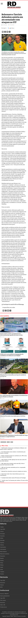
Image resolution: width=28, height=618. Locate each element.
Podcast (2, 585)
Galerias (2, 545)
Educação (2, 540)
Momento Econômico (4, 553)
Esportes (2, 542)
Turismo (2, 574)
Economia (2, 536)
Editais (1, 538)
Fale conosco (3, 600)
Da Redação (5, 24)
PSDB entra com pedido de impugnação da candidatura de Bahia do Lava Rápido (11, 355)
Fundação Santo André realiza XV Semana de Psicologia (13, 477)
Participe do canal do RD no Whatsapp (13, 304)
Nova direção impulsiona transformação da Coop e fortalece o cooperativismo (14, 436)
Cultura (2, 531)
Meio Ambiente (3, 551)
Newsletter (2, 556)
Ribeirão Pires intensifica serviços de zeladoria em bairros (14, 471)
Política (1, 565)
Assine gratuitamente (5, 596)
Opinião (2, 560)
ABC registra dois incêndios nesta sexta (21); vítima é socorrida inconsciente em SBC (12, 464)
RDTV (1, 587)
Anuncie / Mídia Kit (4, 593)
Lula (8, 442)
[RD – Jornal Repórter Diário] (14, 4)
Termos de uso (3, 607)
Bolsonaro (3, 442)
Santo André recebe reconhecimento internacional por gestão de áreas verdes (11, 334)
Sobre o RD (2, 604)
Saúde (1, 567)
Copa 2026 (2, 529)
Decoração (2, 533)
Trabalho (2, 571)
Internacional (3, 549)
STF (11, 442)
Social (1, 569)
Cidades (2, 527)
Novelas (2, 558)
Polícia (1, 562)
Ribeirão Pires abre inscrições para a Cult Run (12, 416)
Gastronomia (3, 547)
